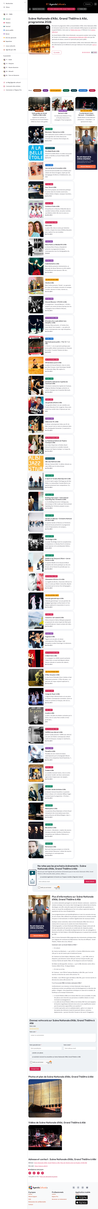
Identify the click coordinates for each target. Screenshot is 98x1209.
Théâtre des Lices (75, 30)
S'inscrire (88, 4)
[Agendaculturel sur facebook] (78, 1187)
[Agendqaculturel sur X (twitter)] (73, 1187)
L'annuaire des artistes (11, 86)
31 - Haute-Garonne (12, 67)
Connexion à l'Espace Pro (12, 90)
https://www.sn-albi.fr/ (41, 1166)
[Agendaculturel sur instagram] (82, 1187)
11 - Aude (9, 59)
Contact (30, 1204)
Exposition (37, 90)
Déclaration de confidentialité (37, 1202)
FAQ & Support (32, 1196)
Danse (45, 90)
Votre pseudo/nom (35, 1045)
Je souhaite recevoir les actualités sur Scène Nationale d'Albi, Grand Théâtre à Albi (56, 1057)
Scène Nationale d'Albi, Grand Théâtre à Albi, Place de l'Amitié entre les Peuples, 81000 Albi (60, 1163)
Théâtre (92, 90)
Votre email (67, 1045)
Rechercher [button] (8, 3)
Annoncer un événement (59, 1199)
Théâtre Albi (82, 9)
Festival (74, 90)
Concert (66, 90)
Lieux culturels (9, 46)
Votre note (33, 1026)
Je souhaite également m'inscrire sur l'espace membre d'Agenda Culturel (61, 877)
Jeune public (83, 90)
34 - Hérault (9, 71)
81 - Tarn (9, 14)
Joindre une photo (37, 1053)
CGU (29, 1199)
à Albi (39, 114)
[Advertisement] (62, 75)
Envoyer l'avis (35, 1069)
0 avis (95, 52)
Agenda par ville (9, 50)
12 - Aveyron (10, 63)
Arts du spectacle (55, 90)
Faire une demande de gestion (48, 1176)
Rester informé (90, 881)
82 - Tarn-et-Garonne (12, 75)
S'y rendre (57, 52)
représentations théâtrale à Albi (77, 37)
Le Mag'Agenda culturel (12, 82)
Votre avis (33, 1031)
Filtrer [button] (6, 7)
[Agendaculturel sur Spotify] (87, 1187)
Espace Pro (55, 1196)
